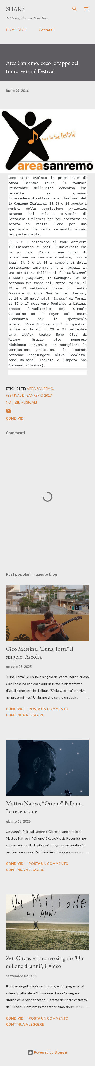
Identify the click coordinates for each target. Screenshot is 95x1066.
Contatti (46, 30)
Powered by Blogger (50, 1052)
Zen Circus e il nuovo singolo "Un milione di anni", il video (44, 962)
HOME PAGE (16, 30)
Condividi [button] (15, 418)
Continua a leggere (25, 715)
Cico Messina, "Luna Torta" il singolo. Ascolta (39, 652)
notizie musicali (21, 402)
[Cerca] (74, 9)
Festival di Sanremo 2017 (29, 395)
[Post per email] (9, 412)
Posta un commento (48, 709)
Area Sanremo (40, 388)
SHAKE (15, 8)
